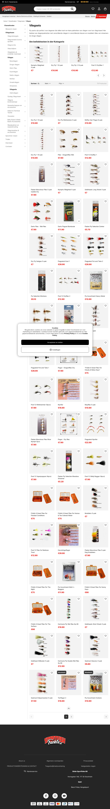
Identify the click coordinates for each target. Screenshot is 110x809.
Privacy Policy (69, 333)
